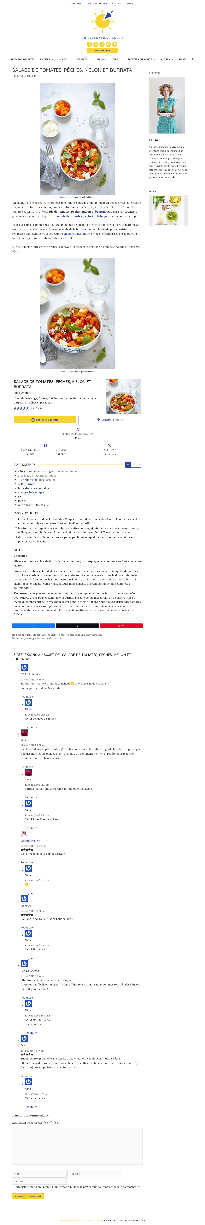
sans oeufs (46, 638)
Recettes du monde (140, 59)
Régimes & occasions (69, 634)
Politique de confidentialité (132, 1220)
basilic (44, 505)
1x (128, 464)
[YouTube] (95, 44)
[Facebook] (89, 44)
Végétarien (96, 634)
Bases (183, 59)
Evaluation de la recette (27, 1122)
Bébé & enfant (24, 634)
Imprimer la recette (46, 419)
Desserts (81, 59)
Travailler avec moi (96, 3)
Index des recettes (23, 59)
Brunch (101, 59)
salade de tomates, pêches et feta (80, 216)
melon (34, 480)
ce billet (66, 238)
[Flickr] (114, 44)
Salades (85, 634)
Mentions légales (109, 1220)
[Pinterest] (108, 44)
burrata (100, 211)
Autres (165, 59)
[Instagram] (102, 44)
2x (133, 464)
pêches (24, 475)
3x (138, 464)
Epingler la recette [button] (112, 419)
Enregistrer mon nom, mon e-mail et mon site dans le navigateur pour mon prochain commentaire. (78, 1187)
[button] (193, 59)
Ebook (130, 3)
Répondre (27, 696)
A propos (76, 3)
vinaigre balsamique (77, 233)
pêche (36, 638)
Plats (62, 59)
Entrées (45, 59)
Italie (115, 59)
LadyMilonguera (30, 840)
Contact (116, 3)
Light (53, 634)
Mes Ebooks (102, 50)
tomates (31, 471)
